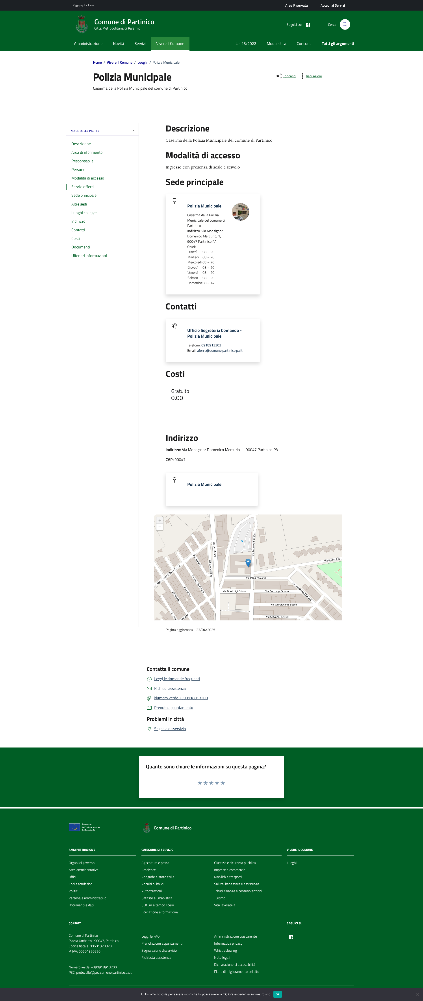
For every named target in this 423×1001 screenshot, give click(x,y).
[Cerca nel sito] (345, 24)
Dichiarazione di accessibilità (234, 964)
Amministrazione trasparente (235, 936)
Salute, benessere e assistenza (236, 883)
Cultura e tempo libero (157, 905)
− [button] (159, 527)
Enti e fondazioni (81, 883)
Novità (118, 43)
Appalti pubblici (152, 883)
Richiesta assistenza (156, 957)
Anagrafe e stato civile (157, 876)
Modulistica (276, 43)
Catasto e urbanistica (156, 898)
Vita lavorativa (224, 905)
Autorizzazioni (151, 891)
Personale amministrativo (87, 898)
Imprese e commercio (229, 869)
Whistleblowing (225, 950)
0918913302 (211, 345)
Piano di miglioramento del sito (236, 971)
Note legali (222, 957)
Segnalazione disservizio (159, 950)
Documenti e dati (81, 905)
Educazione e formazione (159, 912)
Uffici (72, 876)
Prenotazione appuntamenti (161, 943)
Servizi (140, 43)
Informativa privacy (228, 943)
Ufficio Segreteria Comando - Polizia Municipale (214, 333)
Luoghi (292, 862)
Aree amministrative (83, 869)
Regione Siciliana (83, 5)
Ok (278, 994)
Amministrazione (88, 43)
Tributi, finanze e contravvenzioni (238, 891)
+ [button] (159, 520)
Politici (73, 891)
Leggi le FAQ (150, 936)
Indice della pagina (84, 130)
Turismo (219, 898)
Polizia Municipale (204, 206)
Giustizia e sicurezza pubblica (235, 862)
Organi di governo (82, 862)
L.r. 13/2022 (246, 43)
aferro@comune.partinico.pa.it (220, 350)
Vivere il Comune (170, 43)
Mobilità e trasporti (228, 876)
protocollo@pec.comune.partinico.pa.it (104, 972)
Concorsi (304, 43)
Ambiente (148, 869)
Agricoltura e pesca (155, 862)
